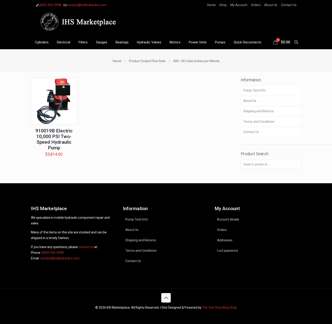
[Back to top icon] (166, 298)
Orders (256, 5)
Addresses (224, 240)
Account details (228, 219)
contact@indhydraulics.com (87, 5)
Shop (223, 5)
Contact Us (289, 5)
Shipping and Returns (258, 111)
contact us (86, 247)
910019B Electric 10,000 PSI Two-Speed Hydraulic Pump (53, 139)
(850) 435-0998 (50, 5)
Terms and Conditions (258, 121)
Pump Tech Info (254, 90)
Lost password (227, 250)
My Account (238, 5)
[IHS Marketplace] (77, 22)
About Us (270, 5)
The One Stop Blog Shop (219, 307)
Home (211, 5)
